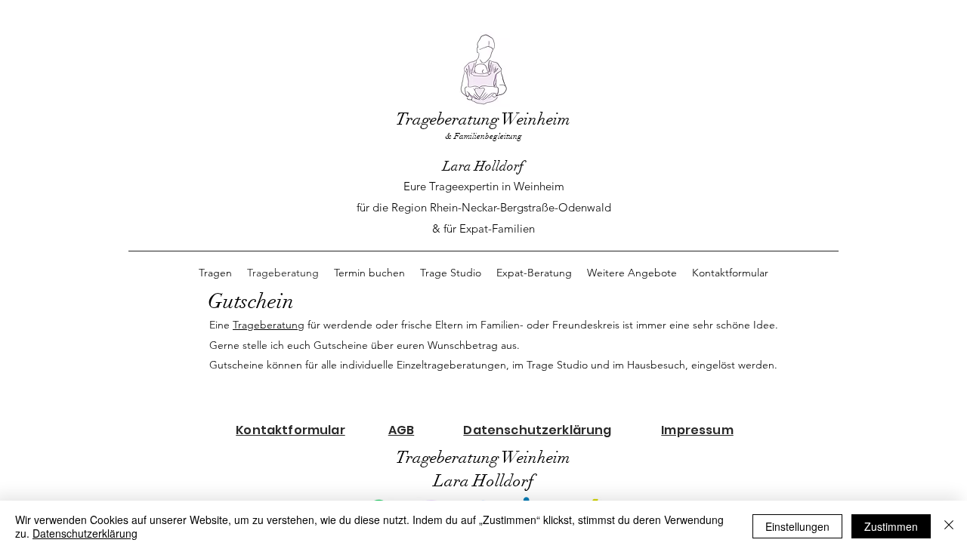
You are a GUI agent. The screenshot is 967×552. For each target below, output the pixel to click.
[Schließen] (949, 526)
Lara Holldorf (483, 166)
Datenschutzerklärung (84, 533)
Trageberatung (268, 325)
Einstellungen (797, 526)
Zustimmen (891, 526)
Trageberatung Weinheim (483, 119)
